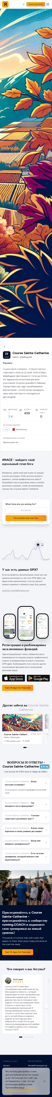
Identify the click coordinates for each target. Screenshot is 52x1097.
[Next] (46, 731)
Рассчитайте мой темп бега (26, 518)
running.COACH (10, 1061)
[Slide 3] (26, 1037)
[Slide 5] (30, 1037)
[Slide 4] (28, 1037)
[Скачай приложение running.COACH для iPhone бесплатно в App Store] (13, 678)
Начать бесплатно (36, 4)
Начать (6, 1065)
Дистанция (13, 410)
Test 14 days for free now (18, 687)
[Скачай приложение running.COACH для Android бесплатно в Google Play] (38, 678)
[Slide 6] (32, 1037)
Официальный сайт (10, 442)
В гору (26, 410)
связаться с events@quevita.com (15, 590)
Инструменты (35, 1061)
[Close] (44, 1081)
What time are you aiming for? (20, 504)
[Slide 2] (28, 747)
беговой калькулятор (37, 1065)
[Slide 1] (25, 747)
